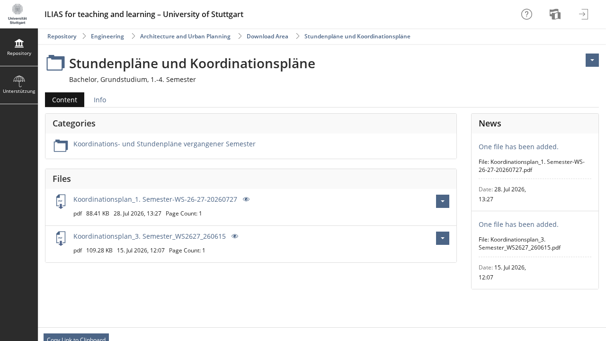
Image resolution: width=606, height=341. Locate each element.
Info (100, 99)
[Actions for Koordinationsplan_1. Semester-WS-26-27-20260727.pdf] (442, 201)
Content (61, 99)
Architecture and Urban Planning (185, 36)
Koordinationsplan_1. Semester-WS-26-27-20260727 (155, 199)
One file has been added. (519, 146)
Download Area (267, 36)
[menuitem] (556, 14)
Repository (61, 36)
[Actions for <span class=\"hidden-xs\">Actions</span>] (592, 60)
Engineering (107, 36)
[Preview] (245, 199)
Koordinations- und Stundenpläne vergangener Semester (164, 143)
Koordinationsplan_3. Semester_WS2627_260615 (149, 236)
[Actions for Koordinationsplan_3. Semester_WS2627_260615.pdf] (442, 238)
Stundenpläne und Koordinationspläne (357, 36)
